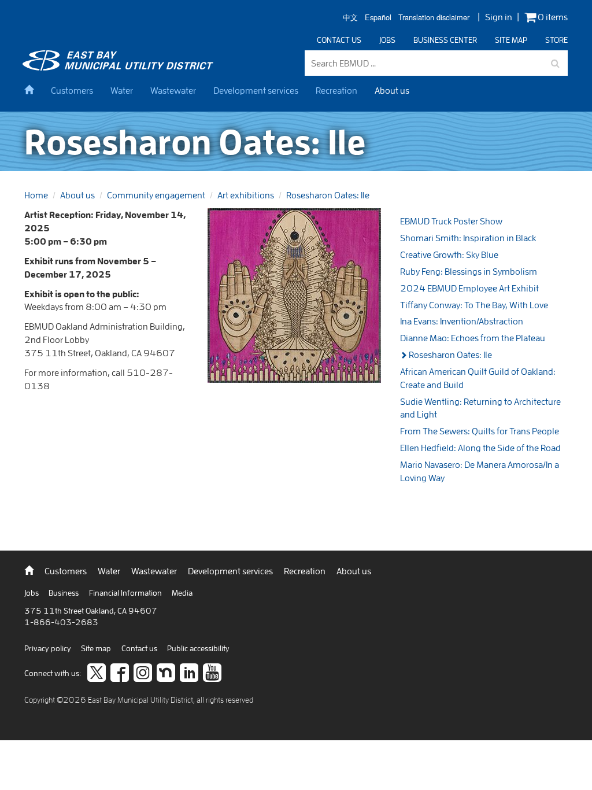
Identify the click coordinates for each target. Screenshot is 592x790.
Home (36, 195)
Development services (255, 90)
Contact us (339, 40)
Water (121, 90)
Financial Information (126, 592)
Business (64, 592)
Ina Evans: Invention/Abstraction (461, 321)
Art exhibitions (245, 195)
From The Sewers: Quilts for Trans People (479, 431)
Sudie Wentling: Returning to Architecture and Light (480, 408)
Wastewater (173, 90)
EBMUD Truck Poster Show (451, 221)
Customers (72, 90)
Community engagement (156, 195)
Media (182, 592)
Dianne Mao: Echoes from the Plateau (472, 338)
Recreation (336, 90)
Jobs (387, 40)
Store (556, 40)
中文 (350, 17)
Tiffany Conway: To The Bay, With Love (474, 305)
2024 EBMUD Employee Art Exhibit (469, 288)
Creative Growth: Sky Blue (449, 254)
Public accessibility (198, 648)
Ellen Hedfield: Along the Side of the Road (480, 447)
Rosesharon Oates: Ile (327, 195)
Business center (445, 40)
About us (392, 90)
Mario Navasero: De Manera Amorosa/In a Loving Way (479, 471)
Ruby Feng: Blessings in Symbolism (468, 271)
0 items (552, 17)
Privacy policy (48, 648)
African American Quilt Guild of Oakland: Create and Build (478, 378)
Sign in (498, 16)
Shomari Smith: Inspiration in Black (468, 237)
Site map (511, 40)
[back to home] (119, 67)
